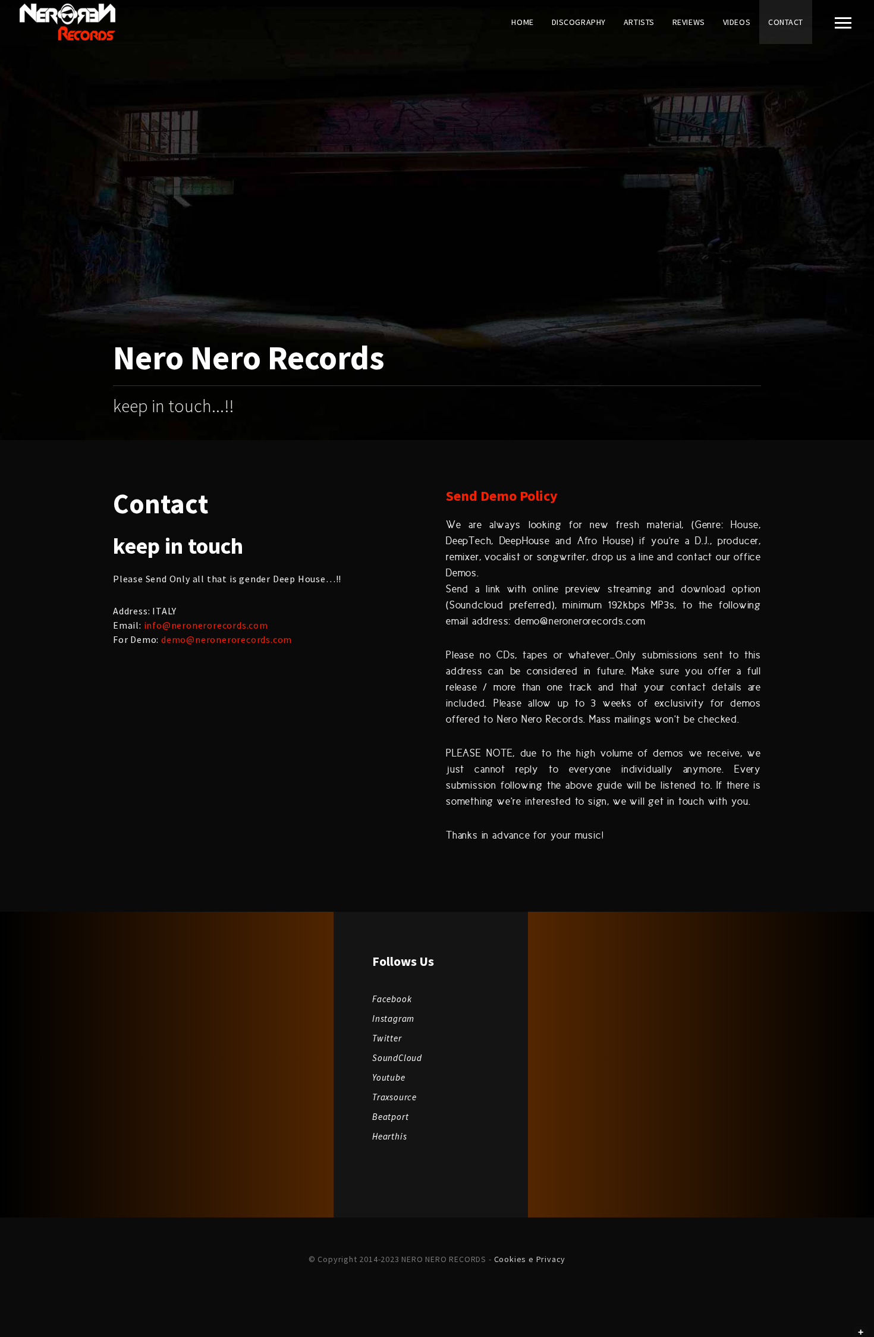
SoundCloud (397, 1057)
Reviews (688, 22)
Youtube (388, 1077)
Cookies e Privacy (528, 1259)
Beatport (390, 1116)
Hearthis (389, 1136)
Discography (579, 22)
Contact (785, 22)
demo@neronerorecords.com (226, 639)
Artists (639, 22)
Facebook (391, 999)
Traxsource (394, 1097)
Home (522, 22)
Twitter (387, 1038)
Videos (736, 22)
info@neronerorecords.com (206, 625)
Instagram (393, 1018)
